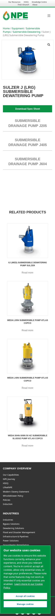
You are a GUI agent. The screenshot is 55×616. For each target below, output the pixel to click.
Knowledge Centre (39, 2)
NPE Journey (9, 479)
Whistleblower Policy (13, 495)
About (34, 4)
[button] (48, 44)
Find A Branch (23, 4)
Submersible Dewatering (26, 31)
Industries (8, 519)
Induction (7, 504)
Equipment (18, 28)
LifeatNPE (7, 487)
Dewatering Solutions (13, 528)
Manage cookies (25, 604)
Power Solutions (11, 540)
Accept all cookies (25, 596)
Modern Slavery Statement (16, 491)
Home (6, 28)
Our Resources (14, 2)
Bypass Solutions (11, 523)
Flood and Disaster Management (19, 532)
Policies (6, 500)
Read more (27, 272)
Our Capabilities (11, 474)
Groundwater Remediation (16, 544)
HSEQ (26, 2)
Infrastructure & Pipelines (15, 536)
